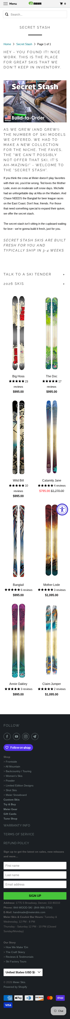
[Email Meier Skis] (35, 736)
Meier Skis (19, 982)
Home (8, 44)
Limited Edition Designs (19, 785)
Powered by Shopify (15, 986)
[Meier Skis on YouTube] (17, 736)
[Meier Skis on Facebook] (8, 736)
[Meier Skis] (35, 3)
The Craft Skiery (15, 952)
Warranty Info (17, 825)
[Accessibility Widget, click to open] (62, 509)
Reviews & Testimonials (19, 956)
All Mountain (13, 766)
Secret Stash (24, 44)
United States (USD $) (21, 972)
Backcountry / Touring (18, 771)
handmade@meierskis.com (29, 912)
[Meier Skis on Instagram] (26, 736)
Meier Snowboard (16, 794)
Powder (10, 780)
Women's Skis (14, 775)
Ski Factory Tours (16, 961)
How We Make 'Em (17, 947)
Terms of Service (19, 834)
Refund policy (16, 843)
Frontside (11, 761)
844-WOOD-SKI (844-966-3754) (32, 907)
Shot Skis (11, 790)
